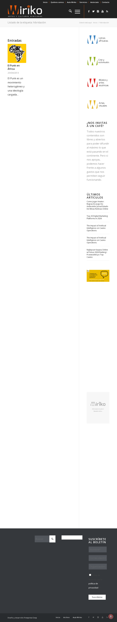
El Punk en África (14, 67)
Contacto (105, 2)
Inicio (45, 2)
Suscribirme (97, 597)
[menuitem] (45, 2)
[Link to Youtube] (102, 11)
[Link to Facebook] (89, 11)
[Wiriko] (25, 11)
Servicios (83, 2)
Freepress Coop (30, 618)
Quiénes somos (57, 2)
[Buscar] (69, 11)
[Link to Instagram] (98, 11)
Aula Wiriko (71, 2)
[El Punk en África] (17, 53)
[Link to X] (93, 11)
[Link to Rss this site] (107, 11)
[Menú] (76, 11)
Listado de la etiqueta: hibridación (27, 22)
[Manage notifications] (110, 616)
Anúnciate (94, 2)
